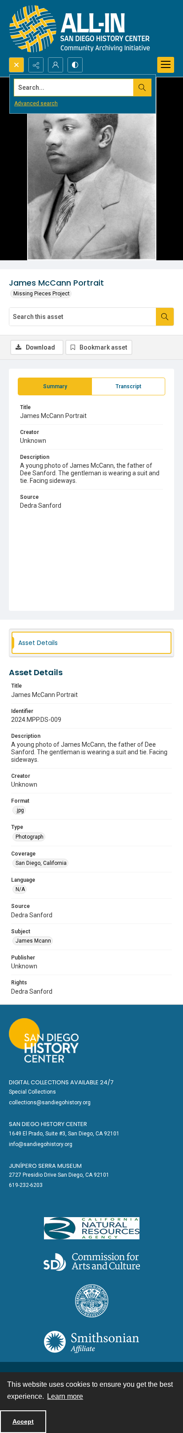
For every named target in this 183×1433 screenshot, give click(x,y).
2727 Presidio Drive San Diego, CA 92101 (59, 1175)
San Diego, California (41, 863)
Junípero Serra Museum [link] (45, 1166)
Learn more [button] (65, 1396)
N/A (20, 889)
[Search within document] (165, 317)
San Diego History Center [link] (48, 1124)
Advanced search (36, 103)
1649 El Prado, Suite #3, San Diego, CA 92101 (64, 1133)
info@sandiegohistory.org (40, 1144)
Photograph (30, 837)
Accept (23, 1421)
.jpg (20, 810)
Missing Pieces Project (41, 294)
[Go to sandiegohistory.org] (44, 1040)
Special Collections (32, 1092)
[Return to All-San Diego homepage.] (80, 28)
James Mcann (33, 941)
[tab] (55, 386)
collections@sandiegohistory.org (50, 1102)
